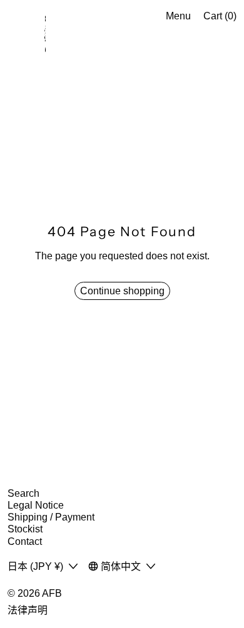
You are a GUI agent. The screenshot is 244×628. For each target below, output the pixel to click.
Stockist (25, 529)
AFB (52, 593)
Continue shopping (122, 291)
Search (23, 493)
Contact (25, 541)
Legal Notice (36, 505)
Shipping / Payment (51, 517)
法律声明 (28, 610)
